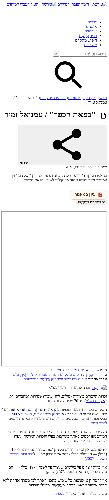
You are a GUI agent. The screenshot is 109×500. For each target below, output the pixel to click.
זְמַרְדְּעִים (19, 374)
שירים (92, 22)
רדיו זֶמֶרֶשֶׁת (88, 35)
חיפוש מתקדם (86, 40)
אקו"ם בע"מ (95, 401)
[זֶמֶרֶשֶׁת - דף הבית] (99, 387)
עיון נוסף (89, 98)
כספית (59, 493)
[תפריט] (102, 11)
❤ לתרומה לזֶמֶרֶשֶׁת (91, 202)
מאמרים (90, 45)
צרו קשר (70, 379)
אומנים (91, 26)
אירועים (90, 31)
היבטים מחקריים (53, 98)
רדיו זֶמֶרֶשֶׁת (92, 374)
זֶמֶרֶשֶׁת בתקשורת (36, 379)
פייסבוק (57, 379)
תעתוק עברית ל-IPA (43, 374)
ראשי (103, 98)
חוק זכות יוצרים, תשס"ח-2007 (34, 414)
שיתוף (24, 162)
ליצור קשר (99, 423)
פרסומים (74, 98)
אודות (82, 379)
